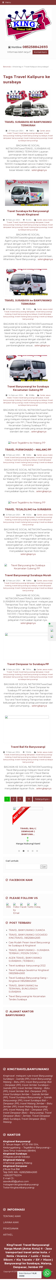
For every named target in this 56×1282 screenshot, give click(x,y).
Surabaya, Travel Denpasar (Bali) (28, 1104)
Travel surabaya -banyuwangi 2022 (27, 951)
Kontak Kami (40, 52)
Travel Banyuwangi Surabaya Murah (28, 575)
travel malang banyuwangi (35, 138)
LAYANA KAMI (11, 1208)
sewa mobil (48, 220)
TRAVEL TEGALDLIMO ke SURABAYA (28, 509)
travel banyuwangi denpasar (31, 133)
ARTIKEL (8, 1220)
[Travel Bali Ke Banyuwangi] (28, 729)
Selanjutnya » (42, 799)
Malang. (7, 1107)
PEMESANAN (10, 1214)
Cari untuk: (12, 846)
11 (29, 799)
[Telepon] (52, 637)
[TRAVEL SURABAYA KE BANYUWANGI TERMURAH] (28, 104)
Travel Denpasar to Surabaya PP (28, 664)
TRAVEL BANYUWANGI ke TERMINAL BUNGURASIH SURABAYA (23, 974)
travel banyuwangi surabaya (34, 136)
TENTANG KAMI (12, 1201)
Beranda (7, 67)
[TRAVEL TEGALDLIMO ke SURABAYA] (28, 503)
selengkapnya (39, 170)
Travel (15, 133)
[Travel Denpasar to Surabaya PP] (28, 646)
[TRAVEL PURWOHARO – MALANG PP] (28, 443)
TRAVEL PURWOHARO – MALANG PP (28, 449)
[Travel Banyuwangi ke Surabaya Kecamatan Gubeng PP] (28, 368)
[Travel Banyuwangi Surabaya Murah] (28, 567)
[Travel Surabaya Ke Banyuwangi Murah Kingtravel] (28, 193)
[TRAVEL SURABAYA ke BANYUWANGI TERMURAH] (28, 282)
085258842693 (35, 47)
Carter (42, 131)
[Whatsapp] (52, 631)
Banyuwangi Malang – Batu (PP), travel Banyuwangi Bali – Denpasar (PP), (27, 1067)
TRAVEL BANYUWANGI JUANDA (27, 915)
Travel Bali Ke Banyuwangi (28, 746)
